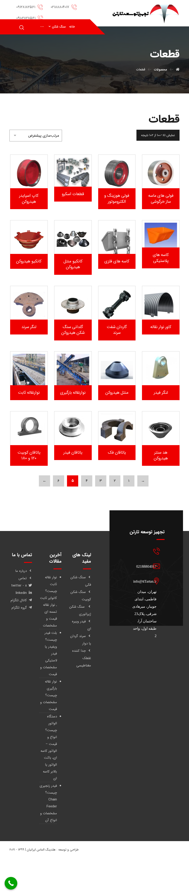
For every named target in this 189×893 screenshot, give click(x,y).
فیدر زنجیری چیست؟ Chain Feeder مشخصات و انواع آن (48, 803)
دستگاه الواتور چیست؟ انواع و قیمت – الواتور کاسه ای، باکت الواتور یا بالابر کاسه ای (49, 747)
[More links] (42, 27)
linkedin (21, 593)
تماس (22, 578)
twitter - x (19, 585)
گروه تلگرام (19, 607)
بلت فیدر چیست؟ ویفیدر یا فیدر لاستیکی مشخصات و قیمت (48, 653)
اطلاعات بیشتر (158, 181)
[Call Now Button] (11, 883)
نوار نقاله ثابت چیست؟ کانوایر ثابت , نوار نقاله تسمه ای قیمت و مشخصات (48, 601)
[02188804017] (144, 551)
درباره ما (21, 571)
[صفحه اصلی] (178, 69)
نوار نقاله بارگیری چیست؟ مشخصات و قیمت (48, 695)
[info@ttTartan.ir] (144, 566)
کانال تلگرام (19, 600)
